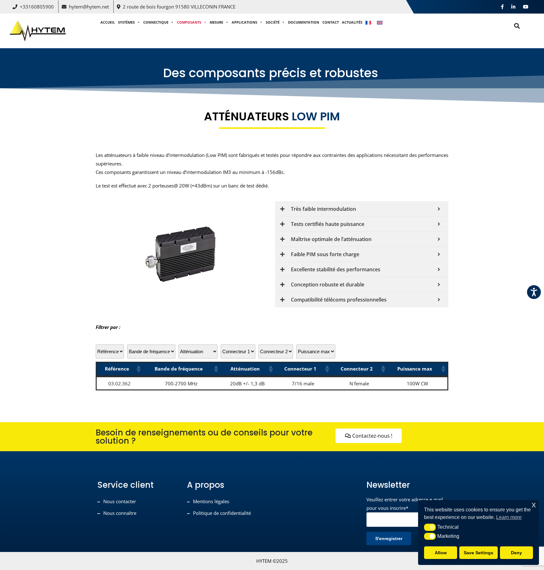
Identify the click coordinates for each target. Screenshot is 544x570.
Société (273, 22)
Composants (189, 22)
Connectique (155, 22)
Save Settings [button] (478, 552)
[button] (138, 369)
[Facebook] (502, 6)
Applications (244, 22)
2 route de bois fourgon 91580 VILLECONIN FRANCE (179, 6)
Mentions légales (211, 501)
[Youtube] (525, 6)
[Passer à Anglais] (380, 22)
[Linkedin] (513, 6)
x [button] (534, 505)
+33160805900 (37, 6)
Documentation (303, 22)
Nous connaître (119, 513)
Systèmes (126, 22)
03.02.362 (119, 383)
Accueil (107, 22)
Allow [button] (441, 552)
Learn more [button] (509, 517)
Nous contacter (119, 501)
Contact (330, 22)
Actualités (352, 22)
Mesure (216, 22)
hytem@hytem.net (89, 6)
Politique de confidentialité (222, 513)
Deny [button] (516, 552)
